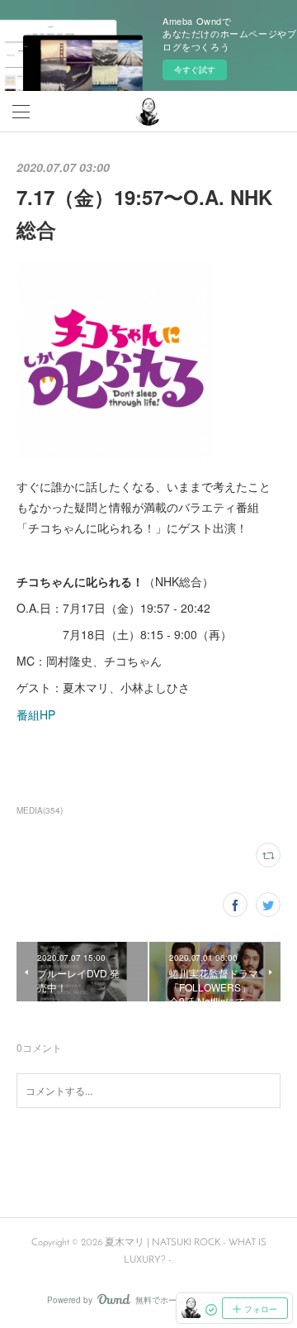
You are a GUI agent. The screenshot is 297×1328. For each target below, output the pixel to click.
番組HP (35, 714)
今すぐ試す (194, 69)
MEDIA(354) (39, 810)
